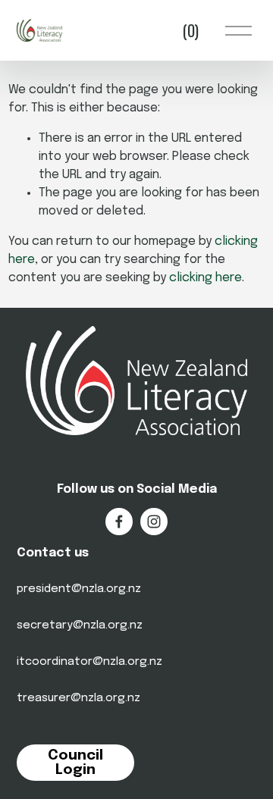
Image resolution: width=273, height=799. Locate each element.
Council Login (75, 762)
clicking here (205, 277)
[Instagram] (154, 521)
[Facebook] (119, 521)
